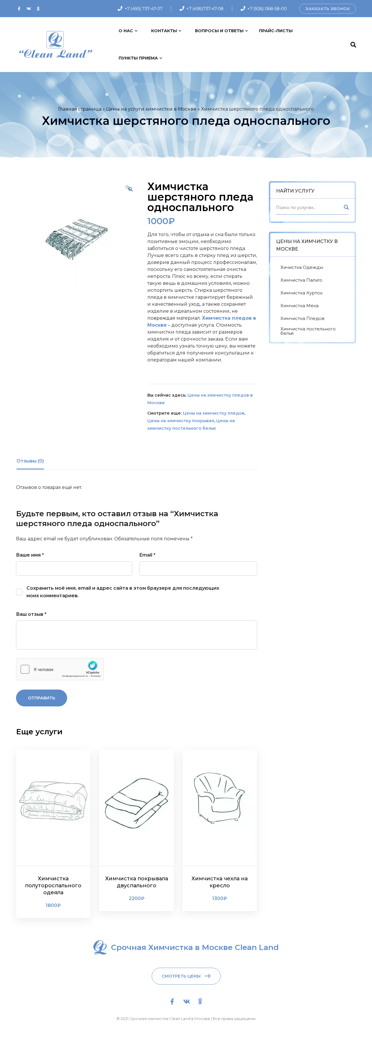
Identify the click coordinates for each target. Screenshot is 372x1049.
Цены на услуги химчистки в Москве (151, 109)
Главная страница (79, 109)
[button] (130, 189)
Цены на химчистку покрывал (180, 420)
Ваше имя (30, 555)
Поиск (346, 209)
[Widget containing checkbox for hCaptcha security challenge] (60, 669)
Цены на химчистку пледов (213, 413)
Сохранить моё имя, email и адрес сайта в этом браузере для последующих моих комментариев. (122, 591)
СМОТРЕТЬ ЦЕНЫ (181, 976)
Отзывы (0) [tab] (30, 461)
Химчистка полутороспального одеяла (53, 885)
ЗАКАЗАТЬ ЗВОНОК (327, 8)
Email (147, 555)
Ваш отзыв (31, 614)
